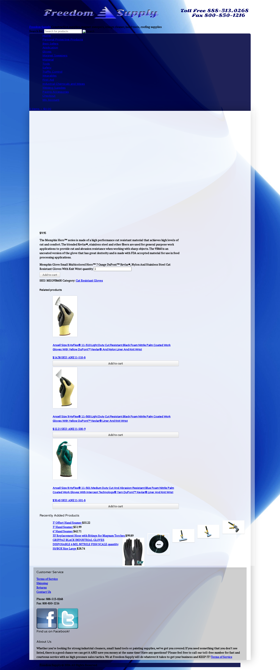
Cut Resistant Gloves (89, 280)
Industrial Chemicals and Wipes (63, 84)
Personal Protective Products (62, 39)
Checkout (49, 95)
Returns (41, 587)
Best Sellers (50, 43)
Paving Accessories (55, 92)
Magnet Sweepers (54, 55)
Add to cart (49, 275)
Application (50, 47)
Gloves (46, 51)
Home (46, 35)
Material (48, 59)
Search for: (36, 31)
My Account (50, 100)
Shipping (42, 583)
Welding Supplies (54, 87)
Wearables (49, 75)
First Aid (48, 79)
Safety (46, 67)
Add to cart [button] (115, 363)
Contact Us (43, 592)
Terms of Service (47, 579)
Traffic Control (52, 71)
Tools (46, 63)
